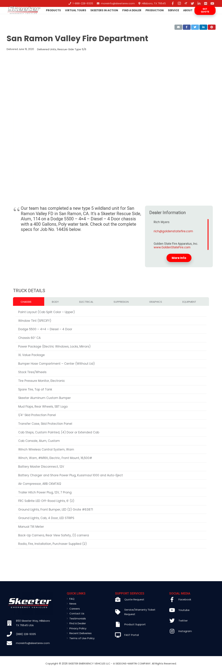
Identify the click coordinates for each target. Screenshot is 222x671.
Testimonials (77, 618)
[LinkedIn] (199, 3)
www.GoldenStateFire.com (172, 247)
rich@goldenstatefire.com (173, 231)
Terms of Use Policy (82, 638)
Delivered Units (46, 49)
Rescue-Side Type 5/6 (71, 49)
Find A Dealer (77, 623)
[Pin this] (212, 27)
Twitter (183, 620)
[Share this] (187, 27)
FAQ (71, 599)
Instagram (185, 631)
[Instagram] (179, 3)
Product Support (135, 624)
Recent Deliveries (80, 633)
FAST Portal (131, 635)
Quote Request (134, 599)
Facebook (184, 599)
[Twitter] (192, 3)
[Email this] (178, 27)
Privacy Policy (77, 628)
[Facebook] (172, 3)
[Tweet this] (195, 27)
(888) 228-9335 (26, 634)
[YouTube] (212, 3)
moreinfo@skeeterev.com (33, 643)
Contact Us (76, 613)
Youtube (184, 610)
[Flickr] (205, 3)
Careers (74, 608)
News (72, 603)
